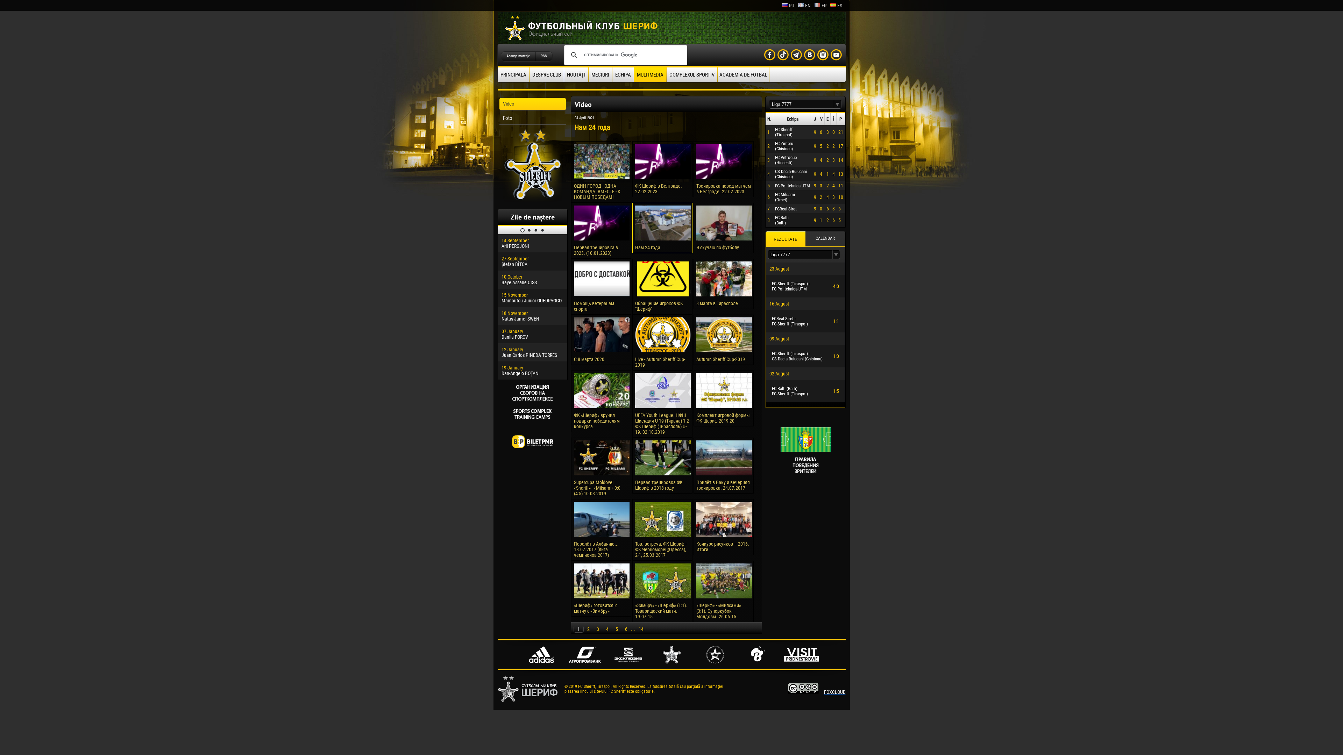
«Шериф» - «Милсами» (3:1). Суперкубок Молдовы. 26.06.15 (718, 611)
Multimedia (650, 75)
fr (824, 5)
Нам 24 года (647, 247)
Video (508, 104)
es (839, 5)
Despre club (546, 75)
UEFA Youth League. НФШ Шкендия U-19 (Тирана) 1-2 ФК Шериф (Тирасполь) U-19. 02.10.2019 (662, 423)
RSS (544, 56)
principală (513, 75)
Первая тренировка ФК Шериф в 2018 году (659, 485)
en (808, 5)
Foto (507, 118)
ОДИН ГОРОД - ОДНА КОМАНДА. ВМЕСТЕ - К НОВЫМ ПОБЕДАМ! (597, 191)
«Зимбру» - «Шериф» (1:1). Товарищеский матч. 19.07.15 (661, 611)
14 (641, 629)
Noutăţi (576, 75)
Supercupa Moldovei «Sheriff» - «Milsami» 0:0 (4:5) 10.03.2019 (597, 488)
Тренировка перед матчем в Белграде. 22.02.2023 (723, 188)
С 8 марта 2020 (589, 359)
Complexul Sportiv (692, 75)
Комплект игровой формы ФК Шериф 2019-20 (723, 418)
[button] (837, 104)
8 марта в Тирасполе (717, 303)
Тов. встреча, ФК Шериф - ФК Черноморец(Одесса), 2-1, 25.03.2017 (661, 549)
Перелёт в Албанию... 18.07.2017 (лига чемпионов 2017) (596, 549)
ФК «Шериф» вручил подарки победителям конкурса (597, 420)
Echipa (623, 75)
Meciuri (600, 75)
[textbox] (801, 104)
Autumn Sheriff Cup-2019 (720, 359)
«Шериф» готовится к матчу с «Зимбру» (595, 608)
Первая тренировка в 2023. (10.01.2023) (596, 250)
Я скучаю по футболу (717, 247)
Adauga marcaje (518, 56)
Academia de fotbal (743, 75)
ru (791, 5)
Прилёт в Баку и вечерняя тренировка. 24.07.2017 (723, 485)
